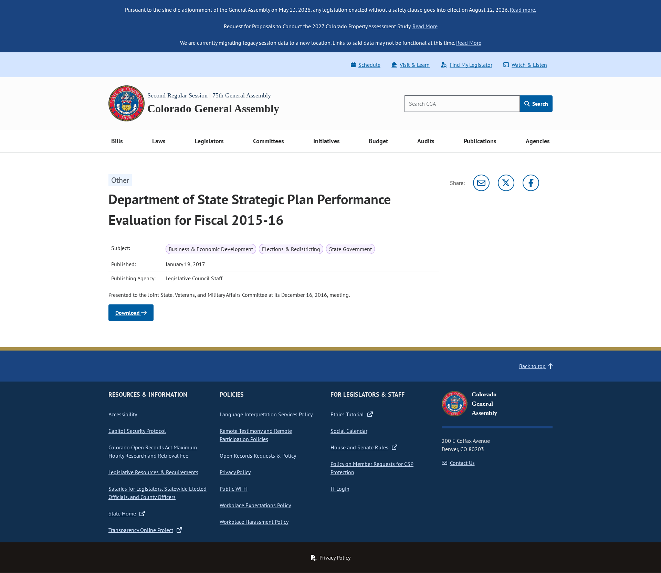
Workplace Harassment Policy (254, 521)
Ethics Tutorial (347, 414)
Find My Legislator (471, 64)
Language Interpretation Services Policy (266, 414)
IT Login (339, 488)
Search (539, 103)
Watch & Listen (529, 64)
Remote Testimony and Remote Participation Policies (256, 434)
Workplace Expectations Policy (255, 505)
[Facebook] (531, 183)
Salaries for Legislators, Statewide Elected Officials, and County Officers (157, 492)
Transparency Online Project (140, 530)
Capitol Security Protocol (137, 430)
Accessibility (122, 414)
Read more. (523, 9)
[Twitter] (506, 183)
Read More (425, 26)
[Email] (481, 183)
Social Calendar (348, 430)
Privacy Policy (235, 472)
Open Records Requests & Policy (258, 455)
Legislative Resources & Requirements (153, 472)
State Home (122, 513)
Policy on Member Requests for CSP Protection (371, 468)
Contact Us (462, 462)
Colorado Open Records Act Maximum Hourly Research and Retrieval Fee (152, 451)
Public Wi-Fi (234, 488)
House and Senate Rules (359, 447)
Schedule (369, 64)
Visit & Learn (415, 64)
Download (128, 312)
